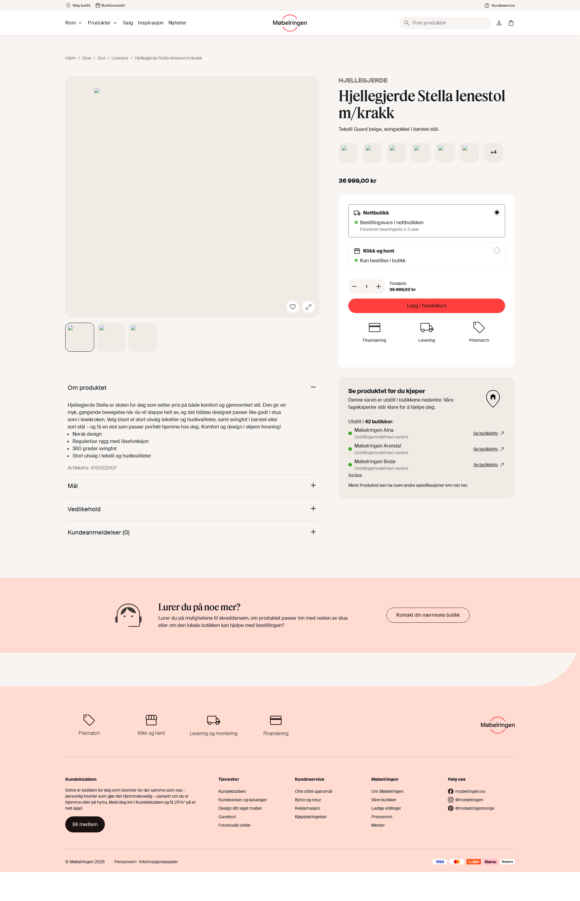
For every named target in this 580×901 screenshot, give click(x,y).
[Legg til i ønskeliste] (293, 307)
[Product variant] (348, 152)
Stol (101, 58)
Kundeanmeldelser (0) (99, 532)
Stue (86, 58)
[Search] (407, 23)
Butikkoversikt (113, 5)
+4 (493, 152)
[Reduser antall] (354, 286)
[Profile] (499, 23)
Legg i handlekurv (426, 305)
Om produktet (87, 388)
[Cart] (511, 23)
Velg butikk (81, 5)
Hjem (70, 58)
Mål (73, 486)
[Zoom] (308, 307)
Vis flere (355, 475)
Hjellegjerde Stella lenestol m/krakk (168, 58)
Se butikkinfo (485, 433)
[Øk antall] (378, 286)
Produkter (99, 23)
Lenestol (119, 58)
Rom (70, 23)
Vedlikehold (84, 509)
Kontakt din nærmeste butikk (428, 615)
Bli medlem (85, 824)
